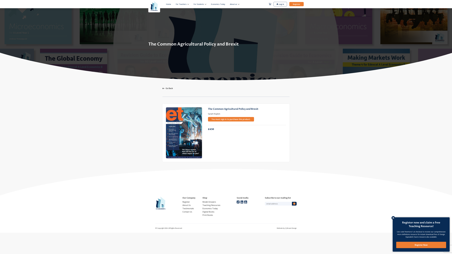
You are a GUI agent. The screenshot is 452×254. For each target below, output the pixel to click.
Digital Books (208, 211)
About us (233, 4)
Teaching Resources (211, 205)
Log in (281, 4)
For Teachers (181, 4)
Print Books (207, 215)
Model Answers (209, 202)
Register (296, 4)
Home (168, 4)
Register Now (421, 245)
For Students (199, 4)
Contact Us (187, 211)
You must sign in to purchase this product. (231, 119)
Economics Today (218, 4)
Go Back (169, 88)
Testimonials (188, 208)
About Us (186, 205)
